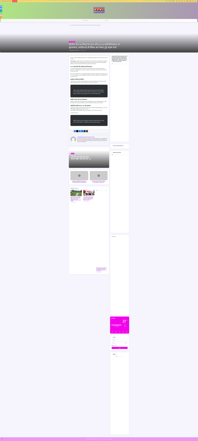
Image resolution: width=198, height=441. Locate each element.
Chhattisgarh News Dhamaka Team (74, 50)
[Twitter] (1, 9)
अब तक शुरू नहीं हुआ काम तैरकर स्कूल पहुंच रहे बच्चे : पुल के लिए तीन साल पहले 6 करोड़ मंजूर (81, 160)
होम (166, 1)
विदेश (170, 1)
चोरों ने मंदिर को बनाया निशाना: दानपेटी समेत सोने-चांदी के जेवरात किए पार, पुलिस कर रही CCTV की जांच (101, 269)
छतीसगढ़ (73, 25)
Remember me (114, 345)
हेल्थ (192, 1)
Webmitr (111, 439)
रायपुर (74, 41)
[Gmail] (1, 15)
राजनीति (190, 1)
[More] (1, 17)
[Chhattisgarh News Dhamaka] (99, 10)
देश (168, 1)
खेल (184, 1)
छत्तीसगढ (173, 1)
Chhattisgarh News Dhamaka (102, 439)
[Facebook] (1, 7)
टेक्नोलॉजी (187, 1)
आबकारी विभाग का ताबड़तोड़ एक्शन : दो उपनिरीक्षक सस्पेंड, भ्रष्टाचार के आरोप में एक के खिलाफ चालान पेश (88, 199)
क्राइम (182, 1)
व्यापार (177, 1)
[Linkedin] (1, 11)
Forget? (126, 343)
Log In (120, 347)
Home (70, 25)
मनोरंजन (180, 1)
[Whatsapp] (1, 13)
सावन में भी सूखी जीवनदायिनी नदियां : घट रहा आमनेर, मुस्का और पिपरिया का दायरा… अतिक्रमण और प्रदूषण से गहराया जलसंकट (75, 199)
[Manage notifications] (2, 439)
